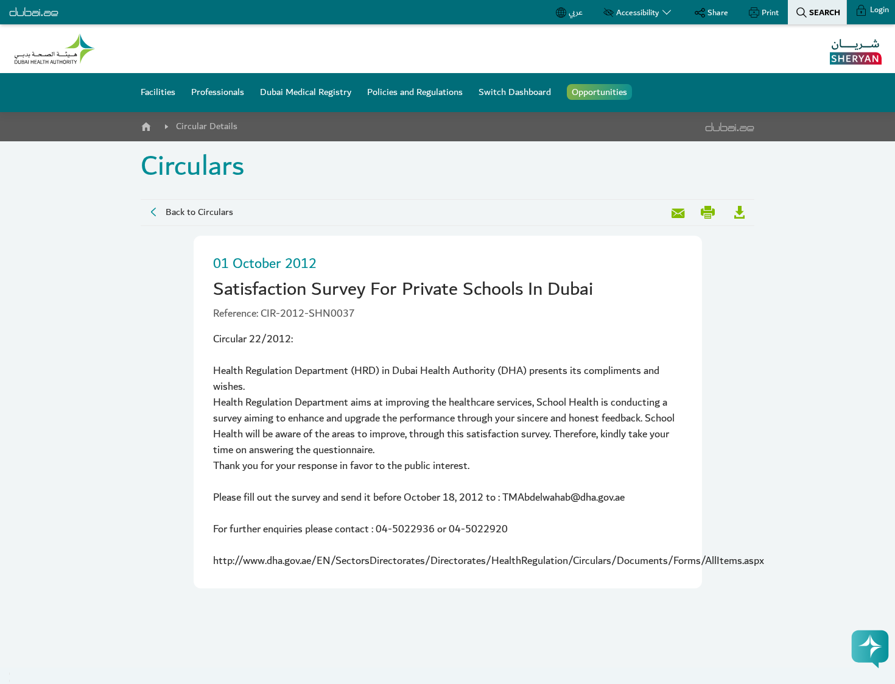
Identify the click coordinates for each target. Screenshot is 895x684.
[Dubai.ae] (33, 12)
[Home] (145, 124)
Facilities (158, 92)
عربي (576, 12)
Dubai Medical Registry (305, 92)
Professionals (217, 92)
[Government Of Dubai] (55, 48)
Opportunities (599, 92)
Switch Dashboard (515, 92)
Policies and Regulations (415, 92)
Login (878, 9)
